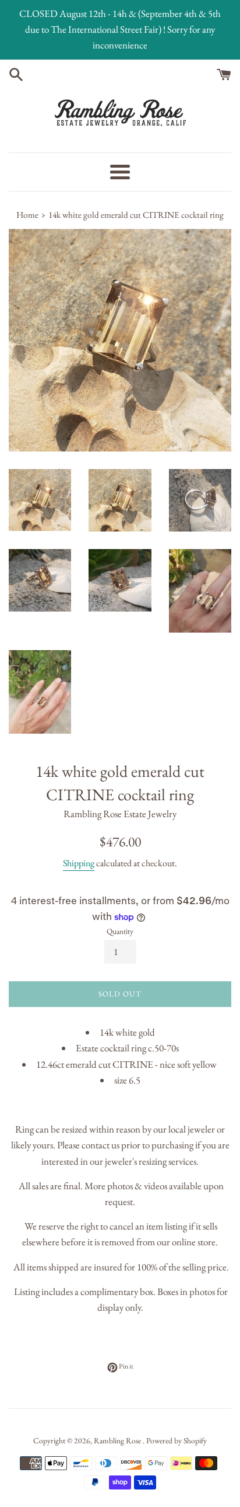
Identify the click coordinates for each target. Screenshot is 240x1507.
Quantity (120, 931)
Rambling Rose (118, 1440)
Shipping (78, 863)
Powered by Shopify (176, 1440)
